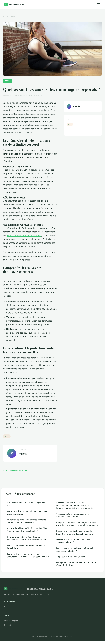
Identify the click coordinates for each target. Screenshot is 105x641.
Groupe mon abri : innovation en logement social (26, 504)
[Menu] (98, 4)
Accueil (6, 16)
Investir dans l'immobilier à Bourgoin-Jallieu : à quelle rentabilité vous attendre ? (28, 529)
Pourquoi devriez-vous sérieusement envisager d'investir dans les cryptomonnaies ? (28, 555)
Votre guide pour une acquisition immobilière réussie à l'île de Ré (76, 563)
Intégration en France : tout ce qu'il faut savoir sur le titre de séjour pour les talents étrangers (77, 523)
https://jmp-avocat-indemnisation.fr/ (24, 235)
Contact (7, 625)
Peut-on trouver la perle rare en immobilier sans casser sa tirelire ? (76, 549)
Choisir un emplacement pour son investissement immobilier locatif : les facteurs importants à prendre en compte (74, 505)
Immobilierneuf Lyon (40, 588)
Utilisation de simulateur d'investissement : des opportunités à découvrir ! (26, 521)
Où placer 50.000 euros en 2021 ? (71, 556)
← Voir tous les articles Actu (16, 470)
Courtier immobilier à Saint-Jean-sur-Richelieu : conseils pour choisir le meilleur (26, 538)
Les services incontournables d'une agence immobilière (26, 546)
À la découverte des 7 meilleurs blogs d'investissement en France (72, 515)
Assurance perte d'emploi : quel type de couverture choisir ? (73, 541)
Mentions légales (11, 620)
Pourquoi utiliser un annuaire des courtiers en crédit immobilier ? (28, 512)
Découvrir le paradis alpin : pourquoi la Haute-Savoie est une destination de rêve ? (75, 532)
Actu (13, 16)
